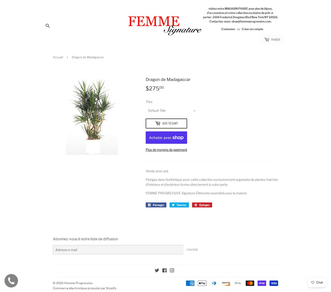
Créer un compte (252, 29)
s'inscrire (192, 250)
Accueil (58, 57)
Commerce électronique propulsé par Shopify (84, 288)
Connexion (228, 29)
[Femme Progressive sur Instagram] (172, 271)
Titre (149, 102)
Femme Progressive (78, 283)
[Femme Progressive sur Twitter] (157, 271)
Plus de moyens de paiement (166, 150)
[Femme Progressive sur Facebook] (164, 271)
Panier (275, 40)
